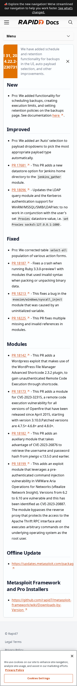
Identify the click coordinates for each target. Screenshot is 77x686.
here (56, 115)
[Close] (72, 656)
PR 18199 (19, 463)
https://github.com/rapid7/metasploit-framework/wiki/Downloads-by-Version (41, 605)
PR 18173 (19, 391)
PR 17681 (19, 165)
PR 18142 (19, 355)
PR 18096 (19, 190)
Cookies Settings (38, 678)
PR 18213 (19, 293)
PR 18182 (19, 433)
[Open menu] (6, 22)
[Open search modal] (70, 22)
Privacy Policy (14, 650)
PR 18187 (19, 263)
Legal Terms (13, 642)
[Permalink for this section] (20, 84)
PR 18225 (19, 318)
